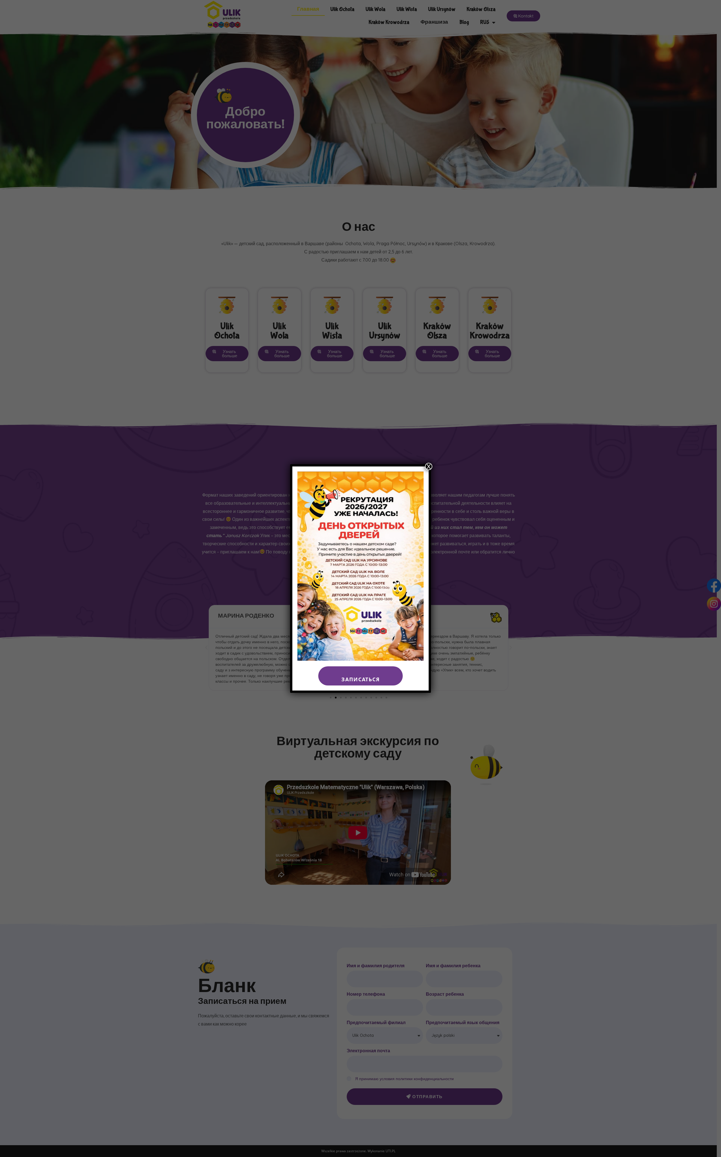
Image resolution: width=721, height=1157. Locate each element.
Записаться (360, 679)
